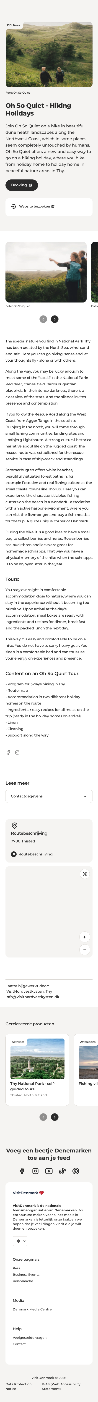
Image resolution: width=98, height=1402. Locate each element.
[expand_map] (85, 874)
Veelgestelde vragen (30, 1338)
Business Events (26, 1275)
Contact (19, 1344)
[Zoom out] (84, 949)
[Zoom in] (84, 936)
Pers (16, 1268)
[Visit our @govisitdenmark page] (62, 1171)
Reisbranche (23, 1281)
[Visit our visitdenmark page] (49, 1171)
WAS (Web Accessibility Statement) (61, 1386)
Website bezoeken (34, 206)
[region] (49, 911)
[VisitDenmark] (28, 1193)
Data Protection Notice (18, 1386)
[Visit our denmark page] (22, 1171)
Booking (19, 185)
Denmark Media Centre (32, 1309)
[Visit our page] (35, 1171)
